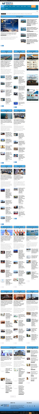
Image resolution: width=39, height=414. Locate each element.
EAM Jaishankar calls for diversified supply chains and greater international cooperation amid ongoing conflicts (9, 388)
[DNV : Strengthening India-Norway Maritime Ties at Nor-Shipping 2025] (3, 379)
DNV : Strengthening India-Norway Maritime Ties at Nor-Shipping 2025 (9, 380)
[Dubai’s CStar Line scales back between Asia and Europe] (3, 369)
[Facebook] (33, 0)
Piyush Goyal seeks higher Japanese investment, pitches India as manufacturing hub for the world (22, 323)
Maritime (19, 51)
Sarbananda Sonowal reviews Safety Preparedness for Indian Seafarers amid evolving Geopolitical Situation (22, 371)
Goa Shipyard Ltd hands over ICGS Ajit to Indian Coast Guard (22, 316)
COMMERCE (32, 380)
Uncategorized (33, 369)
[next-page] (3, 45)
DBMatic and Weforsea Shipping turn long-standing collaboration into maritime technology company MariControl (34, 322)
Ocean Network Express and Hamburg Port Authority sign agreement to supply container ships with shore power (34, 359)
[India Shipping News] (8, 3)
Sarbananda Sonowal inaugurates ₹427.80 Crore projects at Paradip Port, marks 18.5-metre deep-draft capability (9, 273)
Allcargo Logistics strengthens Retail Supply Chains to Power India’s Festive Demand (22, 149)
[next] (37, 13)
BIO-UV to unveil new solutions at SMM (21, 103)
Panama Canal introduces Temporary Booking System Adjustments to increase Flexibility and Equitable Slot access (22, 80)
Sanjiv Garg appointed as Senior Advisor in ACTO (22, 207)
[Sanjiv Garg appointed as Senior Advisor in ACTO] (16, 207)
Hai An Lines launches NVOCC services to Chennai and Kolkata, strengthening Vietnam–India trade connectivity (9, 210)
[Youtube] (37, 0)
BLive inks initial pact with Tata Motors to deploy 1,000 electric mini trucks (22, 213)
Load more (12, 396)
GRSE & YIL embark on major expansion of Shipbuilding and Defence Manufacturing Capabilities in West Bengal (9, 264)
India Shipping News (9, 412)
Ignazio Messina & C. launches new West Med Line (34, 256)
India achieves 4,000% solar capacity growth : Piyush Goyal (34, 378)
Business (7, 291)
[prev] (35, 13)
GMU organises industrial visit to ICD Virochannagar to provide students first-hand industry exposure (32, 41)
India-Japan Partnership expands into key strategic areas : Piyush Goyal (22, 330)
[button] (37, 11)
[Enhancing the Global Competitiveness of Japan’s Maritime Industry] (19, 353)
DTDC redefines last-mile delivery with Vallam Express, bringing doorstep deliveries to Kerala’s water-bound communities (22, 199)
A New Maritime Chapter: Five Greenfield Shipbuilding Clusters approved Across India (9, 282)
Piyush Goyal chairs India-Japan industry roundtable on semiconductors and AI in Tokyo (9, 331)
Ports (28, 37)
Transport (19, 166)
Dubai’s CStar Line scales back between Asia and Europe (9, 370)
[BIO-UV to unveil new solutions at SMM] (16, 103)
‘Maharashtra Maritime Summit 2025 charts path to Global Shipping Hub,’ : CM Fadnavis (6, 358)
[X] (36, 0)
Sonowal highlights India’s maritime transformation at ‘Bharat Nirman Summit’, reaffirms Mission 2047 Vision (6, 239)
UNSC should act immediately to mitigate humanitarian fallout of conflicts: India (18, 177)
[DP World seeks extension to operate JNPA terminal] (28, 329)
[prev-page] (1, 45)
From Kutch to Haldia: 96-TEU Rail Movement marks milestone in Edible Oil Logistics (9, 101)
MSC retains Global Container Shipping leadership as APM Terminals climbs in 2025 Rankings (34, 251)
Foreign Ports (29, 25)
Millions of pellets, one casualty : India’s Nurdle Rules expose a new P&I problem (9, 147)
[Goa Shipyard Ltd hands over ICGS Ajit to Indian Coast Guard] (16, 315)
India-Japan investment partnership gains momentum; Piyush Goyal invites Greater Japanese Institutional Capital (9, 324)
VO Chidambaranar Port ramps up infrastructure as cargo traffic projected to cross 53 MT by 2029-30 (32, 35)
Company (32, 291)
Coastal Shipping (21, 394)
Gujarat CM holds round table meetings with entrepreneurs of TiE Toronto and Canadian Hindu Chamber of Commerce (6, 303)
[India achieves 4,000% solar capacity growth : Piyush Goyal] (28, 378)
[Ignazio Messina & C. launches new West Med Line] (28, 256)
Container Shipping (3, 35)
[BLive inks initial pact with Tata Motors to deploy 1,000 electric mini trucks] (16, 213)
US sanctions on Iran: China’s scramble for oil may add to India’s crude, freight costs (22, 157)
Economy (19, 291)
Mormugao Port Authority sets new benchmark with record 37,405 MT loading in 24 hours (9, 134)
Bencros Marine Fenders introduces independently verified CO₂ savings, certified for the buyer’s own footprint (22, 96)
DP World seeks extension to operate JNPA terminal (34, 330)
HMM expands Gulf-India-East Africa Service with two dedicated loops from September (9, 219)
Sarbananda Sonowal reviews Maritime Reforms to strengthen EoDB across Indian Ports (9, 316)
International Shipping (30, 31)
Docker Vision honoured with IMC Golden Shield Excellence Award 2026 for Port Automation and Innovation (34, 337)
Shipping (6, 110)
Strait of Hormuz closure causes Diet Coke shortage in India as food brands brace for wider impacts (34, 373)
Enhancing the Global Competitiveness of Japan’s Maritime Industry (19, 358)
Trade (6, 166)
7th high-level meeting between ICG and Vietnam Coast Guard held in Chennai (9, 141)
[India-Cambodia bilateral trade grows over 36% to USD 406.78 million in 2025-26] (3, 337)
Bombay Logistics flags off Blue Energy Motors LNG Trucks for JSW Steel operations (22, 190)
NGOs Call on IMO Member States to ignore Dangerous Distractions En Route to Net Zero (22, 88)
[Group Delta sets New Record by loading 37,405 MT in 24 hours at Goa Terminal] (16, 142)
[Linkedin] (34, 0)
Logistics (19, 110)
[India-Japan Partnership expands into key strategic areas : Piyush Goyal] (16, 330)
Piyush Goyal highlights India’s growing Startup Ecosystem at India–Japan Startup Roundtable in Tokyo (22, 281)
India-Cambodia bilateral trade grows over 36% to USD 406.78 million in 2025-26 (9, 338)
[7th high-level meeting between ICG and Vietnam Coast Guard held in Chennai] (3, 140)
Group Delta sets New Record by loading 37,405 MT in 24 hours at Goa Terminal (22, 143)
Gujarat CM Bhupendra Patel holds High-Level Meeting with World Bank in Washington (22, 338)
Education (28, 43)
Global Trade (2, 355)
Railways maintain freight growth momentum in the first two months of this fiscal (22, 380)
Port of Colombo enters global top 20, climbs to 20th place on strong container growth (19, 13)
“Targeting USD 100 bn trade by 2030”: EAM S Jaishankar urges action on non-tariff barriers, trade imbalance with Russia (9, 254)
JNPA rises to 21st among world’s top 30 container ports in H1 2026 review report (8, 33)
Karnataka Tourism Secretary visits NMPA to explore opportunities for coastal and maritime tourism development (9, 92)
